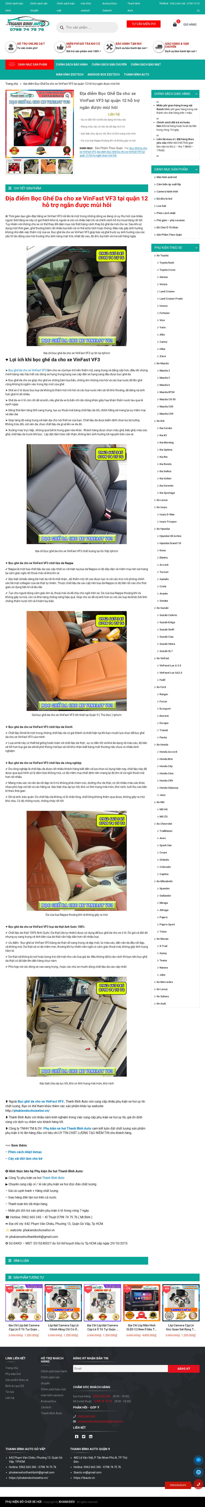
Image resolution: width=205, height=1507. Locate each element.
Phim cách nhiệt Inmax (25, 1152)
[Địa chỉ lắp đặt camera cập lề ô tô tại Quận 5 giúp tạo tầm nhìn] (24, 1302)
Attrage (164, 910)
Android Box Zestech (103, 74)
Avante (164, 593)
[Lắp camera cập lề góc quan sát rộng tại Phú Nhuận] (181, 1302)
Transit (164, 730)
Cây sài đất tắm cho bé (25, 1159)
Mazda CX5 (166, 406)
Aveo (163, 838)
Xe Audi (161, 1003)
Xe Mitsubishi (164, 881)
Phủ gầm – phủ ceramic (171, 220)
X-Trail (163, 946)
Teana (163, 960)
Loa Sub (161, 205)
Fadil (162, 679)
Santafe (164, 579)
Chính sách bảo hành (72, 64)
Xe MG (160, 802)
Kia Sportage (167, 492)
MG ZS (164, 816)
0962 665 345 (101, 1396)
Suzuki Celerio (168, 615)
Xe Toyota (162, 255)
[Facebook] (76, 1436)
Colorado (165, 866)
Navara (164, 967)
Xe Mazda (163, 363)
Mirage (164, 902)
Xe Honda (162, 744)
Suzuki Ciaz (167, 636)
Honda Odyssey (169, 787)
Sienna (164, 277)
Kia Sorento (166, 485)
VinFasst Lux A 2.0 (170, 665)
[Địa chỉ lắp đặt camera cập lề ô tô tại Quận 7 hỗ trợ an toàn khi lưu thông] (102, 1302)
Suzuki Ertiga (167, 622)
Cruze (163, 852)
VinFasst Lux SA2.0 (171, 672)
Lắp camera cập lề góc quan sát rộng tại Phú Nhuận (181, 1329)
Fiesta (163, 737)
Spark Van (166, 845)
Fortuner (165, 313)
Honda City (166, 766)
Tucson (164, 571)
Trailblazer (166, 830)
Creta (163, 586)
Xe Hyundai (163, 528)
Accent (164, 564)
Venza (163, 284)
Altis (162, 334)
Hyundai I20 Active (170, 536)
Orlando (164, 859)
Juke (162, 974)
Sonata (164, 600)
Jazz (163, 794)
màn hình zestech (69, 74)
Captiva (164, 874)
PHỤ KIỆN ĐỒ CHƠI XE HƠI (23, 1502)
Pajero (164, 917)
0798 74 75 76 (103, 1401)
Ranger (164, 694)
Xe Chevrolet (164, 823)
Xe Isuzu (162, 507)
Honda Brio (166, 758)
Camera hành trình (167, 191)
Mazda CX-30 (167, 399)
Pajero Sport (167, 924)
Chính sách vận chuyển (109, 64)
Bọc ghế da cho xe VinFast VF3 (27, 370)
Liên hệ (9, 1397)
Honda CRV (166, 780)
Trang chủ (11, 83)
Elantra (164, 557)
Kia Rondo (166, 464)
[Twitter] (83, 1436)
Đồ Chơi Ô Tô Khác (167, 227)
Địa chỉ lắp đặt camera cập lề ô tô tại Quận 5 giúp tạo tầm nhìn (24, 1329)
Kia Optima (166, 449)
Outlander (165, 895)
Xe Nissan (162, 938)
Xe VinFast (163, 658)
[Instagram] (90, 1436)
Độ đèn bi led (164, 198)
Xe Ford (161, 687)
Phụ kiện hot (13, 1374)
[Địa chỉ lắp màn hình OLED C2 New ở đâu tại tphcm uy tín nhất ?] (141, 1302)
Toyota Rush (167, 262)
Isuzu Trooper (168, 521)
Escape (164, 723)
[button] (67, 96)
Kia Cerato (166, 428)
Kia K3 (163, 435)
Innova (163, 305)
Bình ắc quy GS (14, 1386)
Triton (163, 931)
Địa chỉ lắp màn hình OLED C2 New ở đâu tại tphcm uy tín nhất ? (141, 1329)
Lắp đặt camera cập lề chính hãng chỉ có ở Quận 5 (63, 1329)
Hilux (162, 348)
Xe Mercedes (165, 981)
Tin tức (9, 1392)
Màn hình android (167, 177)
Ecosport (165, 708)
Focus (163, 701)
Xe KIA (161, 420)
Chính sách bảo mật (146, 64)
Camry (163, 341)
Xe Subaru (163, 996)
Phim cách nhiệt (166, 213)
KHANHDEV (67, 1502)
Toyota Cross (167, 269)
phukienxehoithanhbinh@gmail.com (100, 1421)
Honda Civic (167, 773)
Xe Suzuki (162, 607)
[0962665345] (200, 1486)
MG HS (164, 809)
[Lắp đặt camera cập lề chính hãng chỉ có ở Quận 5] (63, 1302)
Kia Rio (164, 456)
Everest (164, 715)
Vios (162, 320)
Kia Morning (167, 442)
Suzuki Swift (167, 629)
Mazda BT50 (167, 392)
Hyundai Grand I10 (170, 543)
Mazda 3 (165, 377)
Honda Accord (168, 751)
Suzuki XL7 (166, 651)
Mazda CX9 (166, 413)
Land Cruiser (167, 291)
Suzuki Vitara (167, 643)
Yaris (163, 327)
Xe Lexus (162, 500)
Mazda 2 (165, 370)
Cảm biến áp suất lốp (169, 184)
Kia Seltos (165, 471)
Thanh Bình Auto (136, 74)
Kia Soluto (165, 478)
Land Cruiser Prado (171, 298)
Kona (163, 550)
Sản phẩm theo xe (16, 1380)
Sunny (163, 953)
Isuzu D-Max (167, 514)
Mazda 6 (165, 384)
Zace (163, 356)
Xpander (165, 888)
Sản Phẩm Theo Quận (109, 148)
